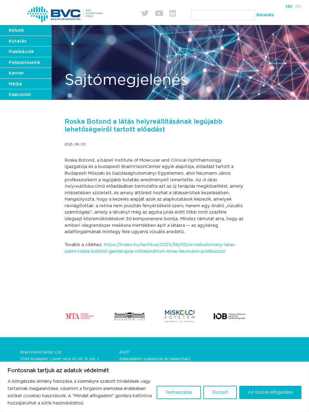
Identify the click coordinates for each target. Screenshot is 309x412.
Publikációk (21, 51)
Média (15, 84)
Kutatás (17, 41)
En (298, 6)
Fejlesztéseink (24, 62)
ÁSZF (124, 352)
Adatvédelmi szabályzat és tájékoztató (154, 359)
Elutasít (220, 392)
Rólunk (16, 30)
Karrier (16, 73)
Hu (289, 6)
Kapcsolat (20, 94)
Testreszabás (178, 392)
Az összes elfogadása (270, 392)
